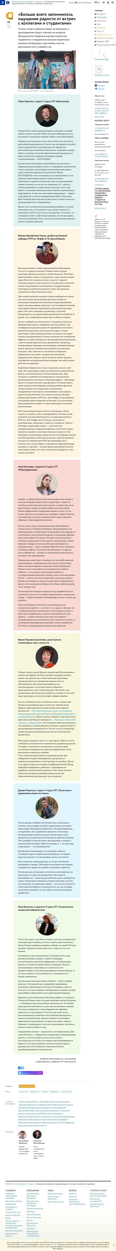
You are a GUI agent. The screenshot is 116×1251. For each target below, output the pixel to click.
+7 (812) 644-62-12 (102, 179)
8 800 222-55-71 (100, 208)
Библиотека (72, 1194)
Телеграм (101, 89)
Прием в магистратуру (34, 1217)
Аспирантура (31, 1228)
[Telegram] (22, 1068)
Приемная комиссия (102, 160)
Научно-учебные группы (56, 1202)
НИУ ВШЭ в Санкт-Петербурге (50, 1113)
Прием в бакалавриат (34, 1214)
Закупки (8, 1218)
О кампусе (11, 1190)
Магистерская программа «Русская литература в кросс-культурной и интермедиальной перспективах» (45, 1107)
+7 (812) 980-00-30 (102, 128)
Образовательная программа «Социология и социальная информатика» (46, 1116)
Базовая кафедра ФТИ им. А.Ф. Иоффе (34, 1101)
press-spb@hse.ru (101, 154)
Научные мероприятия (55, 1194)
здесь (21, 1244)
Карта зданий (99, 117)
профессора (34, 1092)
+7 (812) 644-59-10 (102, 111)
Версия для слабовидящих (14, 1231)
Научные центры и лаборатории (54, 1198)
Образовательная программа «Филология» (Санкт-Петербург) (43, 1119)
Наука (50, 1190)
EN (99, 2)
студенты (44, 1092)
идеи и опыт (24, 1092)
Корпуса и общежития (13, 1215)
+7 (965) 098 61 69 (101, 156)
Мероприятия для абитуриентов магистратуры (33, 1203)
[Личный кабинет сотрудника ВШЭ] (108, 2)
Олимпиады (30, 1211)
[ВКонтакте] (19, 1068)
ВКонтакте (101, 86)
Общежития (99, 185)
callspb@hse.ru (100, 130)
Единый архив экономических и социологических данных (77, 1202)
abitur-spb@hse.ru (101, 181)
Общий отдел (99, 96)
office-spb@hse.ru (101, 113)
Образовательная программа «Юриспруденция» (37, 1122)
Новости (31, 1184)
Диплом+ (30, 1220)
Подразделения (11, 1204)
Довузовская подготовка (35, 1208)
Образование (33, 1190)
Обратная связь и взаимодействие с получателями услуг (33, 1233)
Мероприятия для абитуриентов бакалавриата (33, 1196)
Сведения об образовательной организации (11, 1196)
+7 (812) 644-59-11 (101, 108)
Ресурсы (73, 1190)
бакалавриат (54, 1092)
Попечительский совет (13, 1212)
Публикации (73, 1197)
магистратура (66, 1092)
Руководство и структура (14, 1201)
